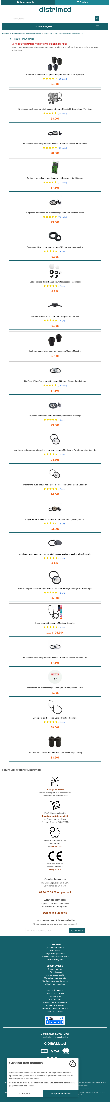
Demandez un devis (55, 912)
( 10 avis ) (62, 385)
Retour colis (55, 950)
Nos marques (55, 996)
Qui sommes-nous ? (55, 947)
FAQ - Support (55, 972)
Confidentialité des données (55, 981)
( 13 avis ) (62, 182)
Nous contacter (55, 969)
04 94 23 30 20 (47, 892)
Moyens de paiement (55, 953)
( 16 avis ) (62, 217)
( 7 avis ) (62, 321)
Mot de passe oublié (55, 975)
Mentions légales (55, 959)
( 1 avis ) (62, 454)
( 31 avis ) (62, 148)
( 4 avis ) (62, 252)
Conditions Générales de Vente (55, 956)
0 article (83, 2)
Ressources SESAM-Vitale (55, 1002)
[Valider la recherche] (97, 18)
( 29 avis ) (62, 113)
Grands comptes (55, 1011)
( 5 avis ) (62, 420)
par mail (66, 892)
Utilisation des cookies (55, 984)
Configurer (25, 1093)
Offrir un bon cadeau (55, 993)
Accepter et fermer (60, 1093)
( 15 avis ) (62, 79)
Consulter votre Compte (55, 978)
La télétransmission (55, 1005)
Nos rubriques (55, 999)
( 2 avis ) (62, 286)
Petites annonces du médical (55, 1008)
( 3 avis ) (62, 524)
